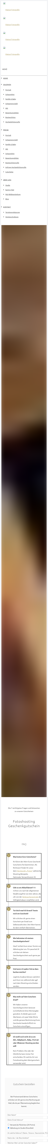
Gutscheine (9, 172)
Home (5, 78)
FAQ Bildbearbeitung (13, 194)
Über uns (7, 180)
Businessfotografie (12, 163)
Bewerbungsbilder (12, 113)
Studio (7, 185)
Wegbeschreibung (11, 217)
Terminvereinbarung (12, 212)
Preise (6, 130)
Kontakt (7, 207)
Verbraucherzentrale (30, 897)
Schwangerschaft (11, 104)
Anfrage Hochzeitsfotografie (15, 167)
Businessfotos (10, 117)
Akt (6, 108)
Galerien (7, 84)
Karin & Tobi (9, 190)
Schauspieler (10, 94)
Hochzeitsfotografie (12, 122)
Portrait (8, 90)
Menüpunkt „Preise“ (25, 871)
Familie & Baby (10, 99)
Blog (7, 199)
